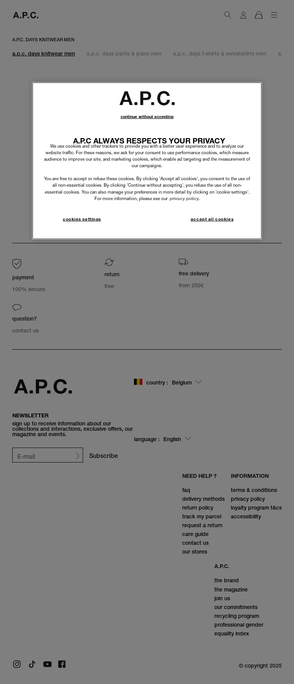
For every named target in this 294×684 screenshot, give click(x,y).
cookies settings (82, 218)
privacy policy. (185, 198)
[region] (147, 160)
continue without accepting (147, 116)
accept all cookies (212, 218)
